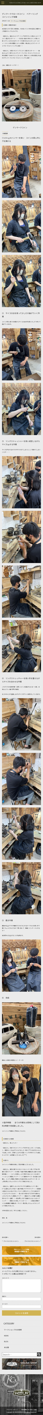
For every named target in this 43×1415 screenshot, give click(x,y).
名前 (4, 1296)
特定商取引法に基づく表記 (29, 1410)
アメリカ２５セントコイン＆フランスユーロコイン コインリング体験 (11, 1241)
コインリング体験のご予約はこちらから (13, 1131)
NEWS (6, 1335)
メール (5, 1304)
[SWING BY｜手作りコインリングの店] (21, 1392)
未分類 (6, 1347)
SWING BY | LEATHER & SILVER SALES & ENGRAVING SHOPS (25, 3)
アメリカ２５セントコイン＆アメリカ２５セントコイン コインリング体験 (32, 1241)
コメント (5, 1278)
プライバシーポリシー (12, 1410)
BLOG (6, 1341)
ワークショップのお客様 (18, 21)
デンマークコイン (20, 127)
